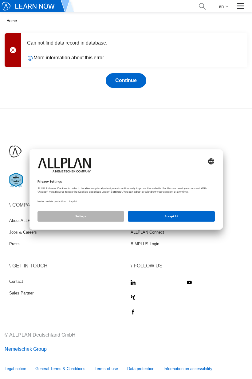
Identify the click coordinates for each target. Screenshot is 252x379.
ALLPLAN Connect (147, 232)
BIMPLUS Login (145, 244)
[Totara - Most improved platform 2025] (17, 185)
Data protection (140, 368)
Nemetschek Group (26, 349)
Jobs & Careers (23, 232)
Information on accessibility (187, 368)
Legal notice (15, 368)
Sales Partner (21, 293)
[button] (202, 6)
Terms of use (106, 368)
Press (14, 244)
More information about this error (68, 57)
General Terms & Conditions (60, 368)
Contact (16, 281)
